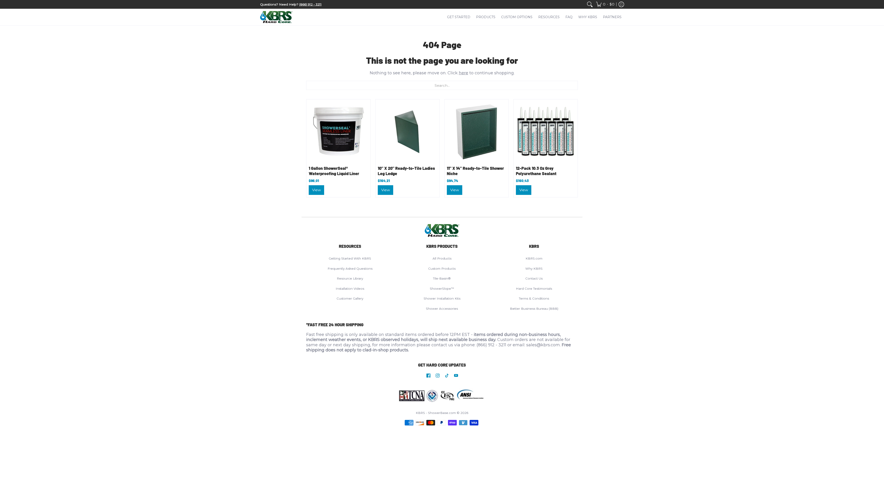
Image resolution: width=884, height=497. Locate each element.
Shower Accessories (442, 308)
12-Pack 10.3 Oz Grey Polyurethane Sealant (536, 171)
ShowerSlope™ (442, 288)
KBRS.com (534, 258)
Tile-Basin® (442, 278)
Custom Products (442, 268)
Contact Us (534, 278)
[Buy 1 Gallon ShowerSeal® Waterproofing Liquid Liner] (338, 131)
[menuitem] (590, 4)
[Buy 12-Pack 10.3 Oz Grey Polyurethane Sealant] (545, 131)
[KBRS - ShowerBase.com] (276, 17)
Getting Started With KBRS (350, 258)
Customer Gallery (350, 298)
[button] (605, 4)
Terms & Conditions (534, 298)
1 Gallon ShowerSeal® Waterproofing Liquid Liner (334, 171)
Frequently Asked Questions (350, 268)
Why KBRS (534, 268)
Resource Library (350, 278)
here (463, 72)
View (316, 190)
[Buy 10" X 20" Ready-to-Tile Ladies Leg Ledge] (407, 131)
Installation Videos (350, 288)
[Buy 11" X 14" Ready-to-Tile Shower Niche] (476, 131)
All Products (442, 258)
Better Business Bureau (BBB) (534, 308)
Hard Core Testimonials (534, 288)
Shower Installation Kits (442, 298)
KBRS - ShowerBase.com (436, 413)
